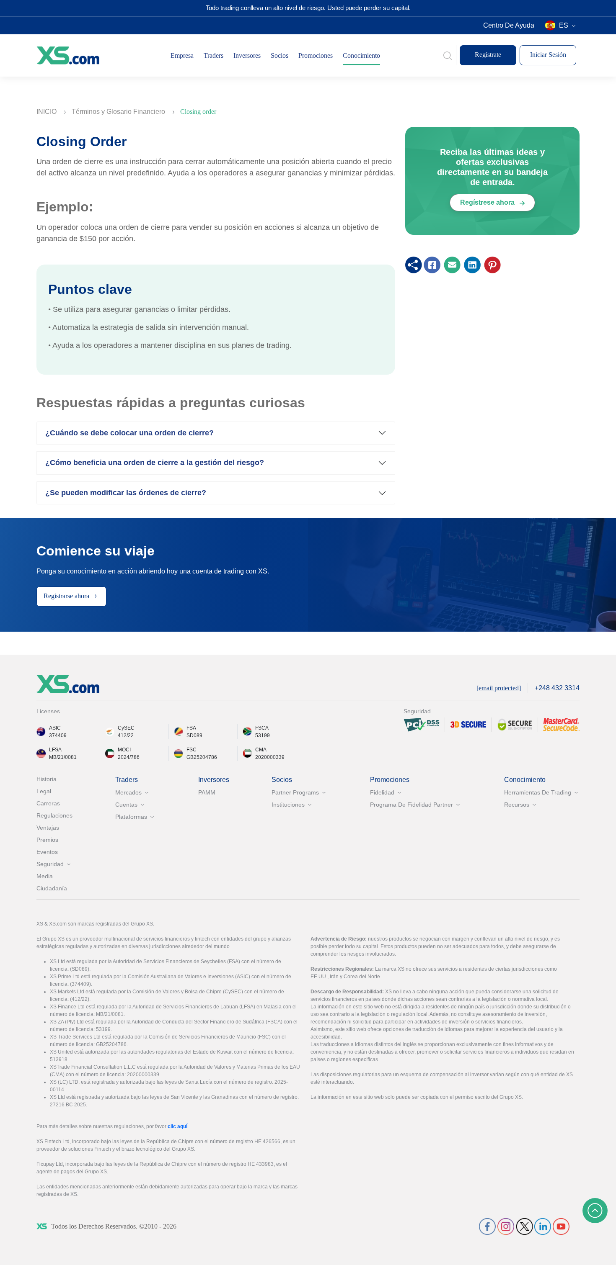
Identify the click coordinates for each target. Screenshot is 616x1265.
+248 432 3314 (557, 688)
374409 (58, 735)
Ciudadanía (51, 888)
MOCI (124, 750)
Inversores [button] (247, 55)
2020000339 (270, 757)
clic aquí (177, 1126)
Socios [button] (279, 55)
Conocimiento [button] (361, 55)
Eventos (47, 851)
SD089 (194, 735)
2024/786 (129, 757)
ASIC (55, 728)
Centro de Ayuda (508, 25)
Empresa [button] (182, 55)
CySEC (126, 728)
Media (44, 876)
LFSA (55, 750)
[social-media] (487, 1225)
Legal (43, 791)
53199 (262, 735)
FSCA (262, 728)
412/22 (126, 735)
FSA (191, 728)
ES (563, 25)
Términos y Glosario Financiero (119, 111)
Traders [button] (213, 55)
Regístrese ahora (488, 202)
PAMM (206, 792)
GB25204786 (201, 757)
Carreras (48, 803)
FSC (191, 750)
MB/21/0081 (63, 757)
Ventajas (47, 827)
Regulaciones (54, 815)
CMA (261, 750)
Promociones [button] (315, 55)
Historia (46, 779)
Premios (47, 839)
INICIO (47, 111)
